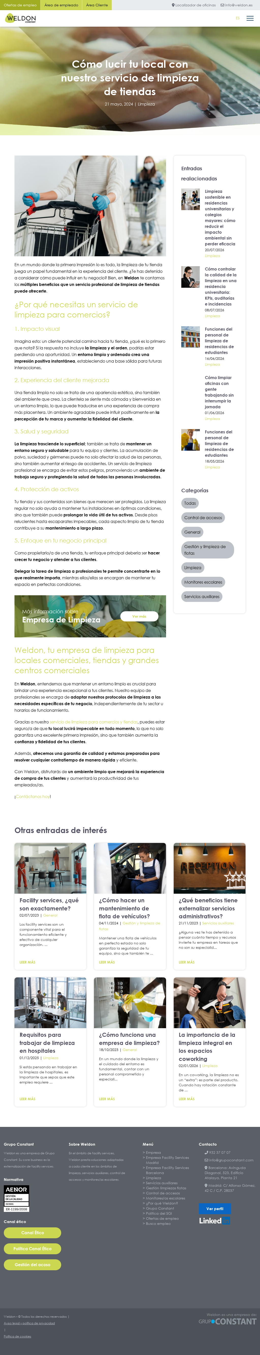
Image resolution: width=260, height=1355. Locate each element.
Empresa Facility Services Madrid (167, 1160)
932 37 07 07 (219, 1152)
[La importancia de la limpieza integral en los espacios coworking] (210, 1002)
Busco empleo (158, 1223)
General (50, 915)
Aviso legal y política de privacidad (29, 1323)
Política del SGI (159, 1213)
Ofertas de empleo (20, 5)
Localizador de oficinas (195, 5)
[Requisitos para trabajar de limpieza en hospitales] (50, 1002)
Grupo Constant (160, 1208)
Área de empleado (61, 5)
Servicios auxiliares (218, 923)
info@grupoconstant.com (230, 1160)
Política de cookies (17, 1336)
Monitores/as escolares (165, 1198)
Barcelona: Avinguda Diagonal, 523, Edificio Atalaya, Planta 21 (225, 1172)
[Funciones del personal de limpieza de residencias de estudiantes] (190, 337)
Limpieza (146, 104)
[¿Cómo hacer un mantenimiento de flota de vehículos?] (130, 868)
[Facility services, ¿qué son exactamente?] (50, 868)
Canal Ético (32, 1232)
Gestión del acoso (32, 1264)
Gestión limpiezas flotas (166, 1188)
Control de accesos (163, 1193)
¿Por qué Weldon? (162, 1203)
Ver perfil (214, 1208)
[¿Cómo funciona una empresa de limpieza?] (130, 1002)
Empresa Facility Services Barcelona (167, 1170)
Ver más (139, 616)
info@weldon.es (238, 5)
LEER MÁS (27, 962)
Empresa (153, 1152)
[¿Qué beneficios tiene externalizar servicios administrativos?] (210, 868)
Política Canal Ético (32, 1248)
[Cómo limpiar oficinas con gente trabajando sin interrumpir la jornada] (190, 385)
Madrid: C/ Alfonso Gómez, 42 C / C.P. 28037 (230, 1188)
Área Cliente (97, 5)
